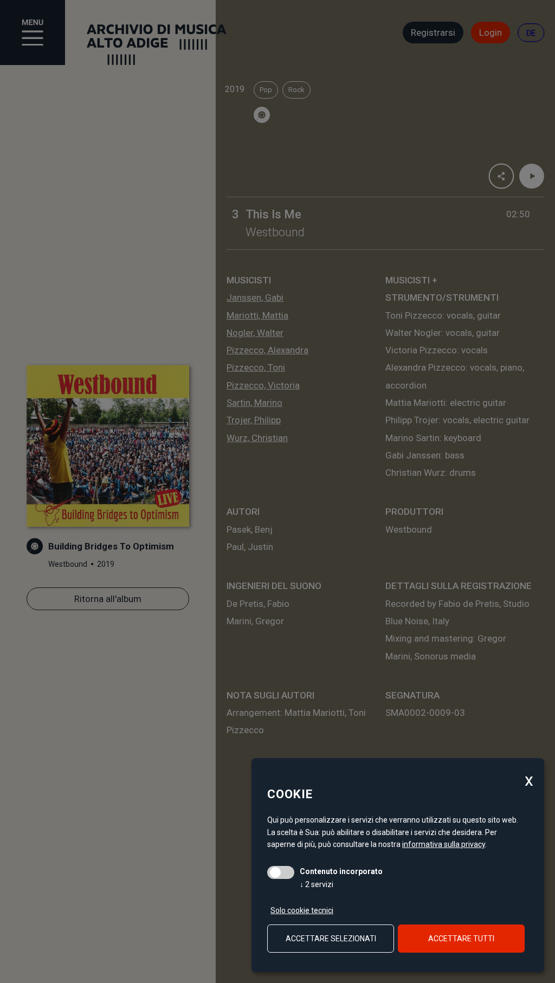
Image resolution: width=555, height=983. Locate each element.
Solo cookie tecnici (301, 910)
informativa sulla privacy (443, 844)
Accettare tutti (461, 938)
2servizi (316, 884)
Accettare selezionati (331, 938)
